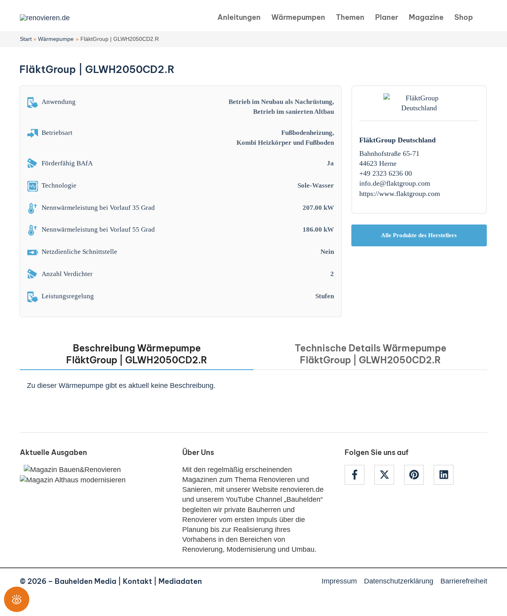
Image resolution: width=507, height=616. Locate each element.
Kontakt (137, 581)
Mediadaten (180, 581)
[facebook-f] (358, 475)
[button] (484, 17)
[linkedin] (445, 475)
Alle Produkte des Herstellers (419, 235)
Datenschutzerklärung (398, 581)
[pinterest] (418, 475)
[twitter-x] (388, 475)
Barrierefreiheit (463, 581)
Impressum (339, 581)
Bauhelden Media (85, 581)
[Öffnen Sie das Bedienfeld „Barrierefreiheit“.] (16, 599)
